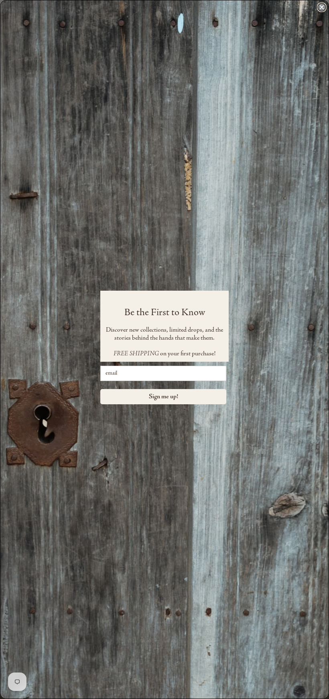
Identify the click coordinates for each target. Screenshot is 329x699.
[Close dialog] (322, 7)
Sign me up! (163, 396)
